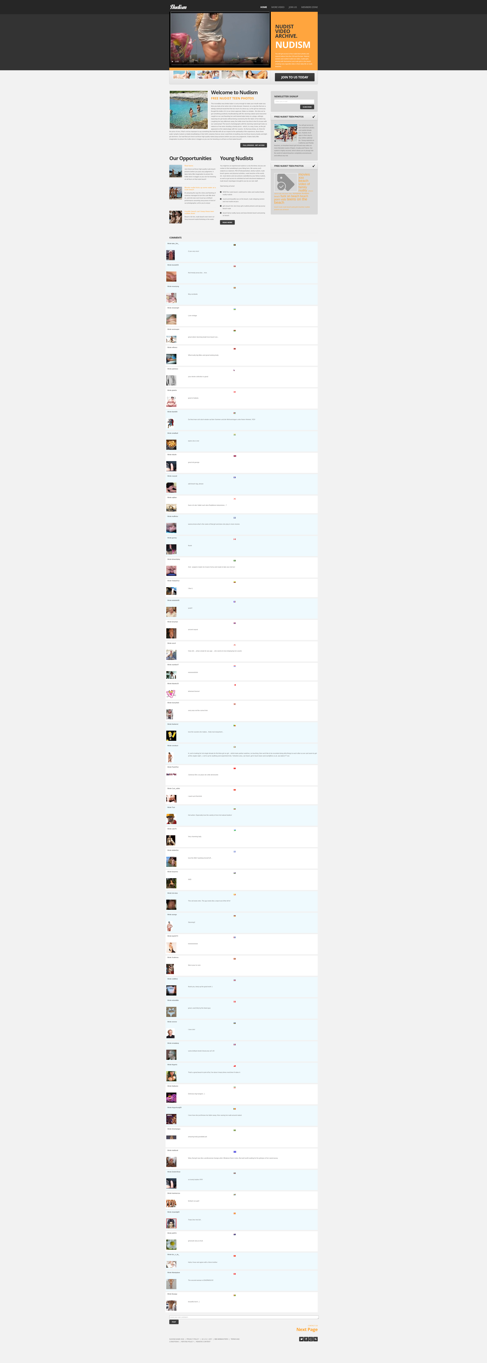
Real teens (189, 166)
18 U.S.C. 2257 (207, 1339)
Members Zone (309, 7)
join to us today (294, 77)
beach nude (278, 207)
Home (263, 7)
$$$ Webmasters (221, 1339)
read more (227, 222)
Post (174, 1322)
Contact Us (313, 1326)
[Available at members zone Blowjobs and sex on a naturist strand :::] (184, 74)
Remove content (203, 1342)
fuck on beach (290, 196)
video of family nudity (304, 187)
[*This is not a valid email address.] (294, 102)
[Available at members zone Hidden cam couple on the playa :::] (208, 74)
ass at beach (284, 209)
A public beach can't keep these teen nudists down (199, 212)
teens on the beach (290, 200)
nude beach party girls (291, 207)
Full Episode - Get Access (253, 145)
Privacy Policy (193, 1339)
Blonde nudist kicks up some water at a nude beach (200, 188)
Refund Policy (187, 1342)
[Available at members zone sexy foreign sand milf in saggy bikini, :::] (256, 74)
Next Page (307, 1329)
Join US (293, 7)
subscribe (307, 107)
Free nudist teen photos (288, 116)
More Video (277, 7)
